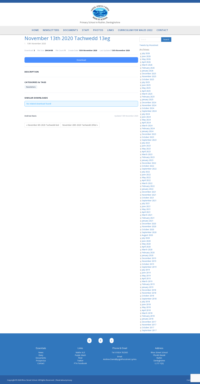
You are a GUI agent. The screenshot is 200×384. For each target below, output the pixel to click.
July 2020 (146, 238)
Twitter (80, 360)
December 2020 (149, 223)
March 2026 (147, 65)
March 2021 (147, 215)
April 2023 (146, 151)
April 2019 (146, 278)
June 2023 (146, 145)
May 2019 (146, 275)
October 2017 (148, 327)
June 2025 (146, 85)
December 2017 (149, 321)
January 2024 (147, 131)
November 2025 (149, 76)
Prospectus (41, 360)
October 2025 (148, 79)
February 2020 (148, 252)
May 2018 (146, 307)
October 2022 (148, 166)
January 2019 (147, 287)
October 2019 (148, 264)
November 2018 (149, 293)
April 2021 (146, 212)
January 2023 (147, 160)
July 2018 (146, 301)
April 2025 (146, 91)
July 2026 (146, 53)
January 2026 (147, 70)
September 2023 (149, 140)
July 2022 (146, 171)
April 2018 (146, 310)
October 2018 (148, 295)
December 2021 (149, 192)
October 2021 (148, 197)
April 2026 (146, 62)
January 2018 (147, 318)
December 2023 (149, 134)
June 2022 (146, 174)
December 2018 (149, 290)
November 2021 (149, 194)
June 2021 (146, 206)
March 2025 (147, 93)
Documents (41, 358)
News (40, 352)
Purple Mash (80, 355)
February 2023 (148, 157)
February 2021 (148, 218)
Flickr (80, 358)
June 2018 (146, 304)
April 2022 (146, 180)
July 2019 (146, 269)
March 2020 (147, 249)
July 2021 (146, 203)
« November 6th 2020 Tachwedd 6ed (42, 125)
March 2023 (147, 154)
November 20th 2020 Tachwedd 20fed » (80, 125)
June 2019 (146, 272)
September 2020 (149, 232)
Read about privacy (64, 380)
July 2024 (146, 114)
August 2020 (147, 235)
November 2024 (149, 105)
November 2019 (149, 261)
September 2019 (149, 267)
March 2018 (147, 313)
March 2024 (147, 125)
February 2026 (148, 68)
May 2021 (146, 209)
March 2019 (147, 281)
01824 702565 (121, 352)
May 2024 (146, 119)
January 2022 (147, 189)
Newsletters (31, 87)
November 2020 (149, 226)
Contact (40, 363)
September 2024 (149, 111)
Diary (41, 355)
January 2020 (147, 255)
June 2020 (146, 241)
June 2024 (146, 117)
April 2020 (146, 246)
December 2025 (149, 73)
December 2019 (149, 258)
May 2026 (146, 59)
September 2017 (149, 330)
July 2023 (146, 142)
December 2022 (149, 163)
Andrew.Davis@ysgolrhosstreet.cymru (119, 359)
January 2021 (147, 220)
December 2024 (149, 102)
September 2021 (149, 200)
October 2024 (148, 108)
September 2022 (149, 168)
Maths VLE (80, 352)
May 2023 (146, 148)
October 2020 (148, 229)
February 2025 (148, 96)
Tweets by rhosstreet (148, 45)
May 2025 (146, 88)
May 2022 (146, 177)
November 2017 (149, 324)
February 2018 (148, 316)
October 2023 (148, 137)
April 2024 (146, 122)
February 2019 (148, 284)
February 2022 (148, 186)
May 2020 (146, 244)
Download (81, 60)
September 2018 (149, 298)
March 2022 (147, 183)
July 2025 (146, 82)
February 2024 (148, 128)
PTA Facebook (80, 363)
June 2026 (146, 56)
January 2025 (147, 99)
